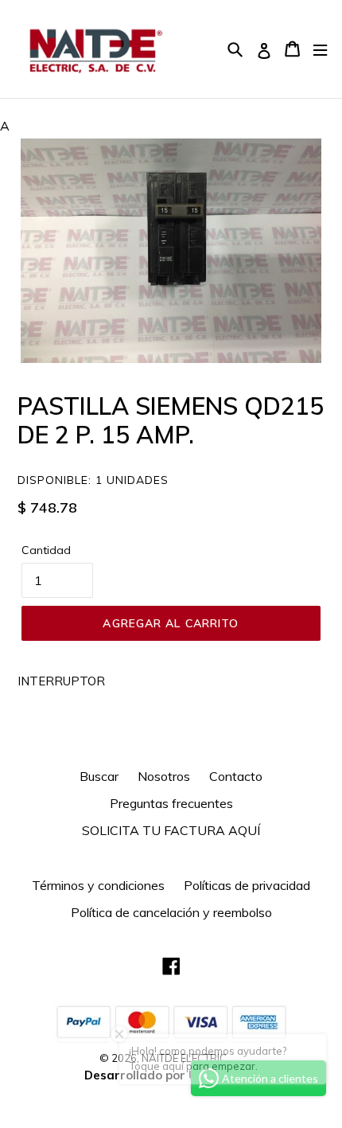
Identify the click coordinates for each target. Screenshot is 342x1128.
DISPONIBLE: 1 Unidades (93, 480)
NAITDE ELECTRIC (184, 1058)
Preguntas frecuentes (171, 803)
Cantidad (46, 550)
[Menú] (320, 49)
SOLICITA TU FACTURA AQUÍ (171, 830)
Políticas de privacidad (247, 885)
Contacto (235, 776)
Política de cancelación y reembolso (171, 912)
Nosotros (164, 776)
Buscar (99, 776)
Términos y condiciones (98, 885)
